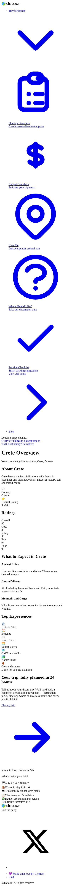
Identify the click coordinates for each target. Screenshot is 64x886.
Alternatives (27, 443)
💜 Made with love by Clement (26, 873)
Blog (11, 431)
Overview (7, 440)
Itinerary (16, 443)
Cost (8, 443)
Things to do (20, 440)
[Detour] (10, 4)
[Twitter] (36, 867)
